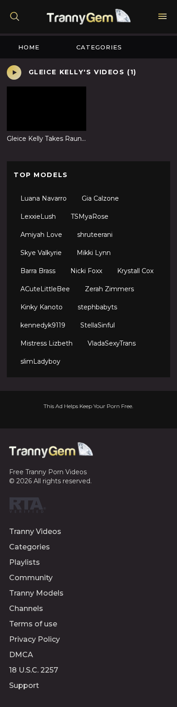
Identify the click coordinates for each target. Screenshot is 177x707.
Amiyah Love (41, 235)
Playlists (24, 562)
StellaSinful (97, 325)
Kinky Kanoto (41, 307)
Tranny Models (36, 593)
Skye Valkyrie (41, 253)
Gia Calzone (100, 198)
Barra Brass (37, 271)
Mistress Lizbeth (46, 343)
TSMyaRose (89, 216)
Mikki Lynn (94, 253)
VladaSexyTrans (112, 343)
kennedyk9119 (42, 325)
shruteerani (95, 235)
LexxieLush (38, 216)
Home (28, 47)
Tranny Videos (35, 531)
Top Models (41, 175)
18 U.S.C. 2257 (33, 670)
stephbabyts (97, 307)
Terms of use (33, 624)
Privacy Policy (34, 639)
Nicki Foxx (86, 271)
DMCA (21, 654)
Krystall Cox (135, 271)
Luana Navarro (43, 198)
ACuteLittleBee (45, 289)
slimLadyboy (40, 361)
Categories (99, 47)
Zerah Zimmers (109, 289)
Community (31, 577)
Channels (26, 608)
